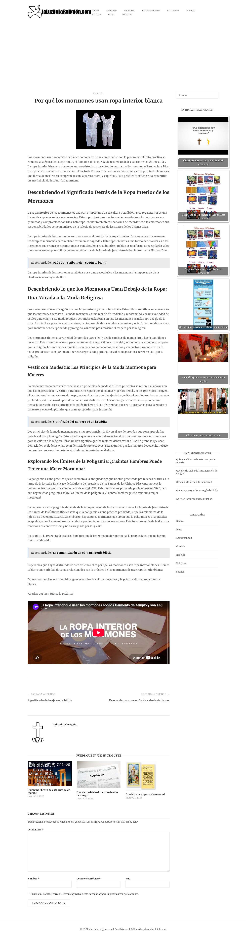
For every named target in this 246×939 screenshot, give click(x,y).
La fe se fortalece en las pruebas (194, 499)
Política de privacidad (142, 929)
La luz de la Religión (64, 724)
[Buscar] (214, 94)
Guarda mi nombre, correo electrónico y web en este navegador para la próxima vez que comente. (85, 894)
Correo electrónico (89, 878)
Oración (180, 546)
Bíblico (190, 10)
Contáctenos (122, 929)
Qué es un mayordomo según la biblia (197, 490)
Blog (111, 14)
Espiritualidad (151, 10)
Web (128, 878)
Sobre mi (127, 14)
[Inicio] (60, 17)
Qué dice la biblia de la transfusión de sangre (196, 472)
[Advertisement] (123, 58)
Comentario (36, 829)
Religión (98, 93)
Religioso (173, 10)
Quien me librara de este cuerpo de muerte (195, 461)
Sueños (96, 14)
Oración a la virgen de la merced (194, 482)
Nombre (33, 878)
